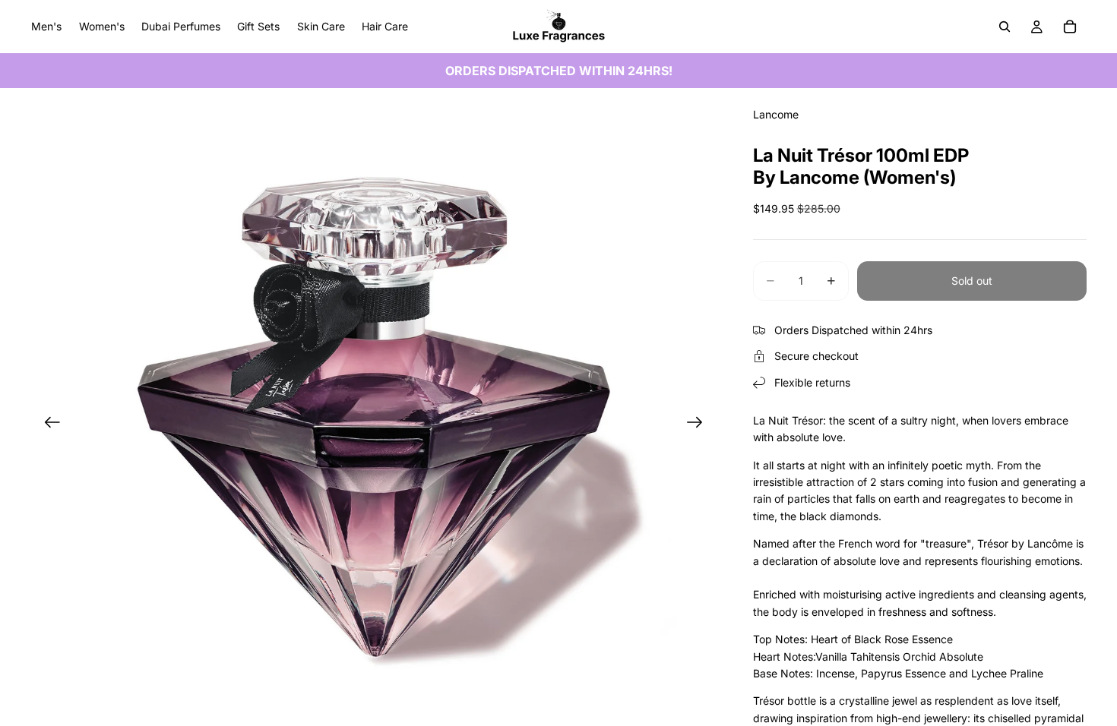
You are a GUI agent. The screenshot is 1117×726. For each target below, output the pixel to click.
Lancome (776, 114)
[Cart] (1070, 26)
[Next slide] (699, 424)
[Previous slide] (47, 424)
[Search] (1004, 26)
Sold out (971, 280)
